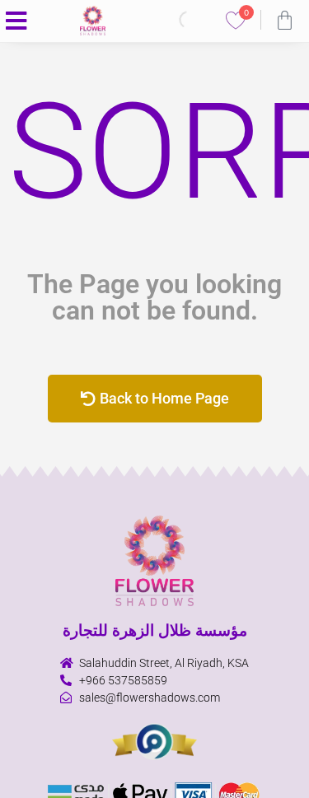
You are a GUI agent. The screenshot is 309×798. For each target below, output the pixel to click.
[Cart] (285, 20)
